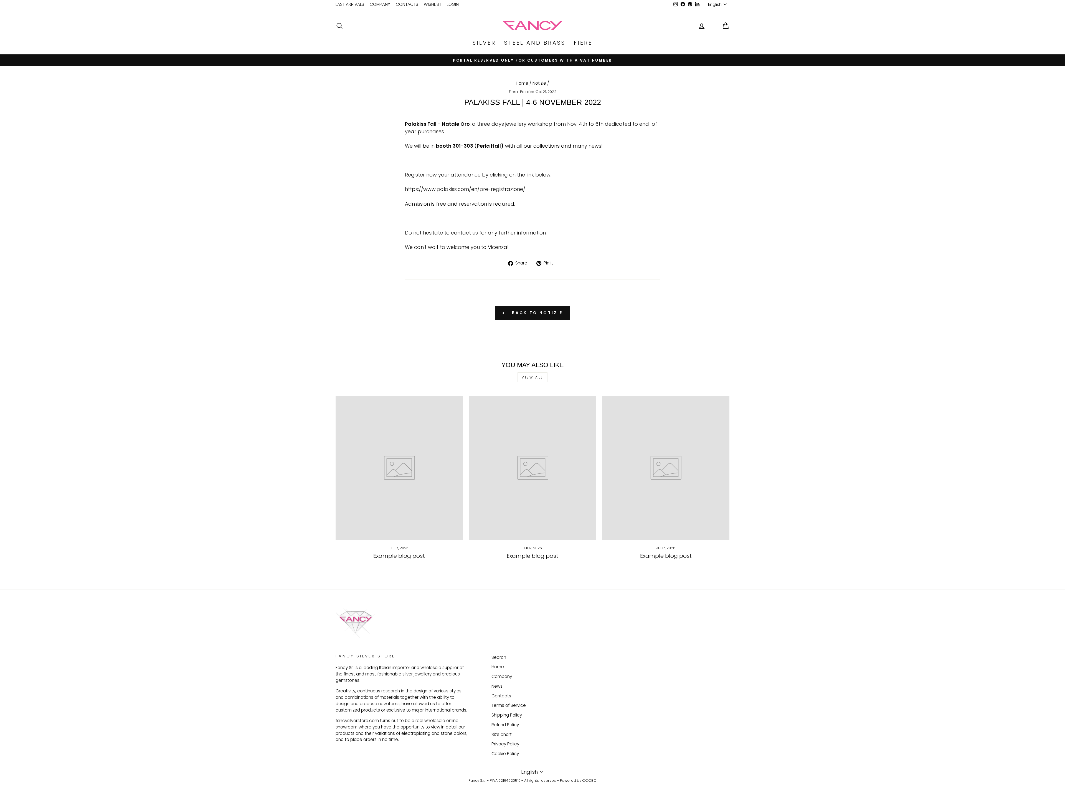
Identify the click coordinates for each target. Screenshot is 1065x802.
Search (498, 657)
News (497, 686)
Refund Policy (505, 725)
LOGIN (453, 4)
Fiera (513, 91)
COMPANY (380, 4)
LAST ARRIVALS (350, 4)
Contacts (501, 696)
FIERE (583, 43)
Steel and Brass (535, 43)
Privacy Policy (505, 744)
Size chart (501, 734)
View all (532, 377)
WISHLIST (432, 4)
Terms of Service (508, 705)
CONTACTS (407, 4)
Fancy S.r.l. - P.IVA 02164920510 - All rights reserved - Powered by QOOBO (533, 780)
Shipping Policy (506, 715)
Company (501, 676)
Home (522, 83)
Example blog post (399, 556)
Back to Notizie (536, 313)
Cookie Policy (505, 753)
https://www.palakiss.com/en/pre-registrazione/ (465, 189)
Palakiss (527, 91)
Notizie (539, 83)
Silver (484, 43)
